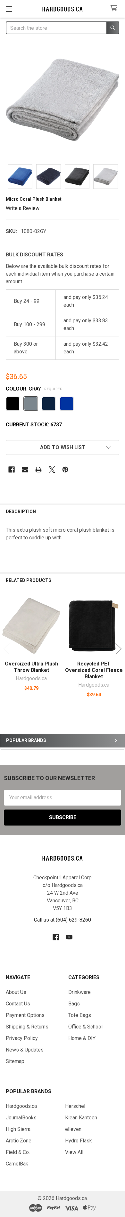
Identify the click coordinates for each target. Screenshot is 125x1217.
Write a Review (22, 208)
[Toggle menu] (9, 9)
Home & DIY (82, 1038)
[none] (62, 100)
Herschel (75, 1106)
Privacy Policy (22, 1038)
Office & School (85, 1027)
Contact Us (18, 1004)
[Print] (38, 469)
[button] (62, 447)
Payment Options (25, 1015)
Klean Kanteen (81, 1118)
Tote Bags (79, 1015)
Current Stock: (34, 425)
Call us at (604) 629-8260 (62, 920)
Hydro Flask (78, 1141)
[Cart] (115, 8)
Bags (74, 1004)
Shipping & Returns (27, 1027)
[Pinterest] (65, 469)
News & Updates (25, 1050)
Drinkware (79, 992)
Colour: (34, 389)
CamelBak (17, 1164)
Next (118, 648)
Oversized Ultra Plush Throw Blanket (31, 667)
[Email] (25, 469)
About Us (16, 992)
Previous (6, 648)
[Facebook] (11, 469)
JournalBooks (21, 1118)
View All (74, 1152)
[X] (52, 469)
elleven (73, 1129)
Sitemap (15, 1061)
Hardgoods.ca (21, 1106)
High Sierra (18, 1129)
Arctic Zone (18, 1141)
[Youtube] (69, 937)
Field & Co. (18, 1152)
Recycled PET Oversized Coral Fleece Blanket (94, 670)
